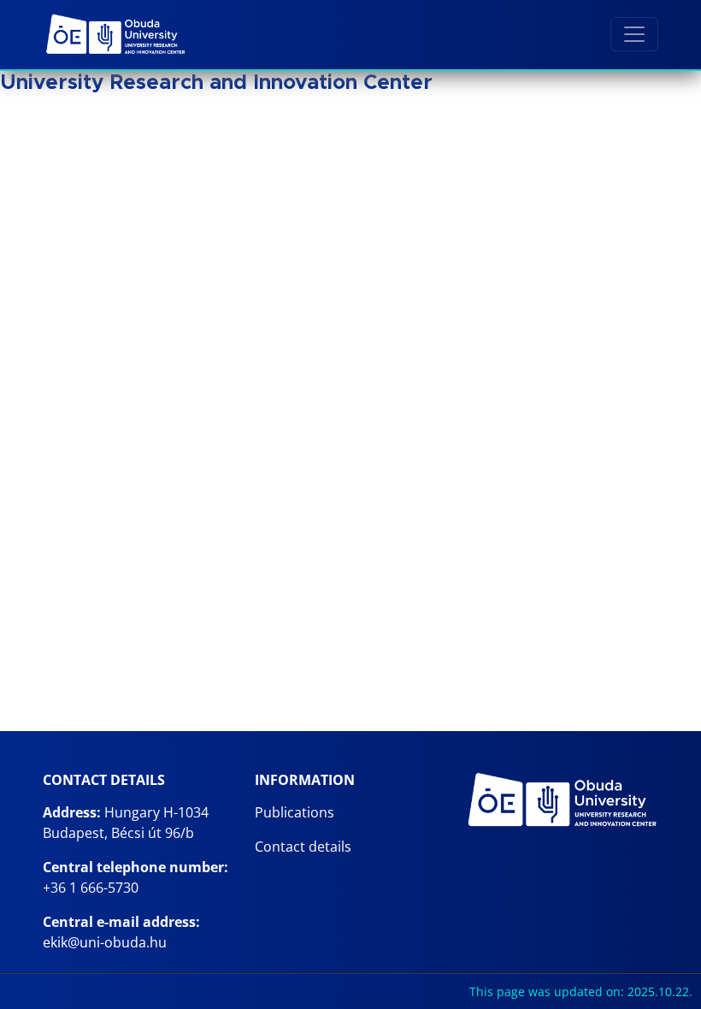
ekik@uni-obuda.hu (105, 942)
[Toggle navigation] (634, 34)
